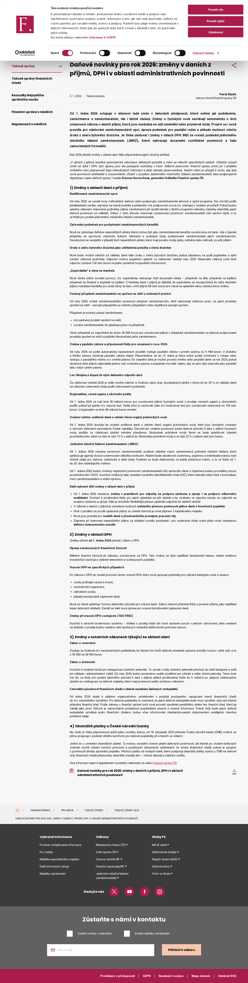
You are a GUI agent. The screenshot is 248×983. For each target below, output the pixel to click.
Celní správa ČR (106, 852)
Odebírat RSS (227, 976)
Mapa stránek (201, 976)
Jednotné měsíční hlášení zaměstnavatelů (112, 876)
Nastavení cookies (171, 976)
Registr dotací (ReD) (164, 859)
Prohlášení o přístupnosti (117, 976)
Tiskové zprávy (23, 66)
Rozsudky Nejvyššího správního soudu (28, 97)
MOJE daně (159, 845)
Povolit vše (215, 9)
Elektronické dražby (164, 852)
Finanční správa (40, 810)
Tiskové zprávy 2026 (127, 810)
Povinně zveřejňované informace (60, 845)
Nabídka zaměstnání (52, 873)
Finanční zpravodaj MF (110, 866)
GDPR (147, 976)
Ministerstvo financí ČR (110, 845)
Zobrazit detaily (203, 53)
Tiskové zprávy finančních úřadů (32, 80)
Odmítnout (215, 32)
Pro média (67, 810)
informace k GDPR (102, 37)
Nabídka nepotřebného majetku (59, 859)
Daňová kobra (161, 866)
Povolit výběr (216, 21)
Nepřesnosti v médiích (29, 124)
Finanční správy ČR (165, 763)
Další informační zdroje (54, 866)
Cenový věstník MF (108, 859)
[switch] (104, 53)
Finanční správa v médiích (32, 112)
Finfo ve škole (161, 873)
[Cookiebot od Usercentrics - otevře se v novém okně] (25, 53)
